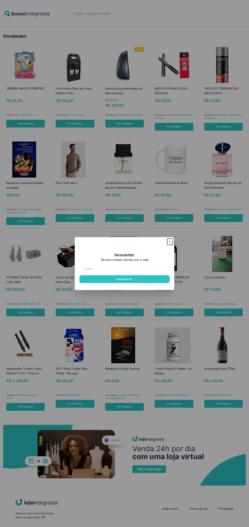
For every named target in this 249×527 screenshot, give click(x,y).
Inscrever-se (124, 279)
